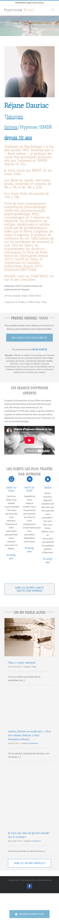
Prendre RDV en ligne (23, 3)
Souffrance (34, 743)
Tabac (34, 667)
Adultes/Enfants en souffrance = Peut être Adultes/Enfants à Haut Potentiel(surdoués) (29, 735)
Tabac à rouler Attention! (22, 662)
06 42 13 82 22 (38, 3)
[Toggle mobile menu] (53, 9)
